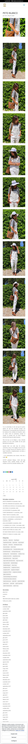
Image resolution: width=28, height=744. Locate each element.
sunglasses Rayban (15, 569)
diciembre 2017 (6, 679)
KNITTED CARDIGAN (8, 503)
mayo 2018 (5, 668)
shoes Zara (14, 565)
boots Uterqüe (6, 547)
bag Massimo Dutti (7, 542)
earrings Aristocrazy (16, 551)
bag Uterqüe (21, 542)
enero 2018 (5, 677)
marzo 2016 (5, 721)
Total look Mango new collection (10, 576)
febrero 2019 (6, 648)
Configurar (14, 740)
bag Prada (15, 542)
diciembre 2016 (6, 704)
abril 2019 (5, 644)
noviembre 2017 (6, 682)
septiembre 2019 (7, 635)
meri (6, 15)
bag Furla (5, 540)
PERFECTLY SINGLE (7, 534)
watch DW (14, 581)
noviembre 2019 (6, 631)
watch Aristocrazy (7, 581)
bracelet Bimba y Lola (7, 549)
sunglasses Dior (6, 567)
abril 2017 (5, 695)
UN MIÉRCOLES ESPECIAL (9, 506)
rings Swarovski (19, 560)
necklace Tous (21, 553)
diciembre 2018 (6, 653)
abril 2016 (5, 719)
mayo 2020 (5, 617)
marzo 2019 (5, 646)
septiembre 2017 (7, 686)
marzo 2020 (5, 622)
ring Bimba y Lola (16, 556)
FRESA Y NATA (6, 514)
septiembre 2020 (7, 611)
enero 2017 (5, 701)
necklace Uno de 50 (7, 556)
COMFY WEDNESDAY (8, 512)
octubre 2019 (6, 633)
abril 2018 (5, 670)
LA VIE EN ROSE (6, 510)
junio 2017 (5, 690)
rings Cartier (15, 558)
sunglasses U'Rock (7, 572)
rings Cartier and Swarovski (9, 560)
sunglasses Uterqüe (17, 572)
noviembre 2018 (6, 655)
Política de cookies (7, 601)
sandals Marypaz (6, 565)
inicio (4, 596)
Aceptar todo (14, 733)
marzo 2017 (5, 697)
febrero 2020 (6, 624)
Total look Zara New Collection (9, 578)
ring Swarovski (6, 563)
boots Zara (13, 547)
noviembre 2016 (6, 706)
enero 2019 (5, 651)
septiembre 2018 (7, 659)
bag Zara (5, 544)
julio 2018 (5, 664)
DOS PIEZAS (6, 508)
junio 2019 (5, 640)
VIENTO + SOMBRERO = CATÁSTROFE (12, 519)
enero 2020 (5, 626)
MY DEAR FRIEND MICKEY (9, 532)
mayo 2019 (5, 642)
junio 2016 (5, 715)
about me (5, 592)
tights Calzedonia (7, 574)
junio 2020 (5, 615)
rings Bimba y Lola (7, 558)
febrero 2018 (6, 675)
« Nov (4, 495)
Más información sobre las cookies (11, 598)
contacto (5, 594)
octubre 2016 (6, 708)
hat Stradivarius (13, 553)
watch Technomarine (7, 585)
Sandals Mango (14, 563)
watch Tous (15, 585)
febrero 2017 (6, 699)
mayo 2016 (5, 717)
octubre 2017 (6, 684)
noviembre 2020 (6, 606)
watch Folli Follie (21, 581)
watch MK (12, 583)
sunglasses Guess (15, 567)
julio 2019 (5, 637)
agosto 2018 (6, 662)
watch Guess (6, 583)
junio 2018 (5, 666)
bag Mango (16, 540)
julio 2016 (5, 712)
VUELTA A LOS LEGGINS (8, 517)
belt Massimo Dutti (18, 544)
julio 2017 (5, 688)
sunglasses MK (6, 569)
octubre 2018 (6, 657)
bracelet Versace (6, 551)
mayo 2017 (5, 693)
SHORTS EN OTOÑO (7, 529)
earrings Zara (6, 553)
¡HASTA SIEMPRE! (7, 501)
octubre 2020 (6, 609)
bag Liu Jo (11, 540)
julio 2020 (5, 613)
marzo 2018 (5, 673)
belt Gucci (11, 544)
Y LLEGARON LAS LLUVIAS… (9, 525)
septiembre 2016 (7, 710)
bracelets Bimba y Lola (18, 549)
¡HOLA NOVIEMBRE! (7, 523)
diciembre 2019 (6, 629)
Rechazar (14, 737)
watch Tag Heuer (18, 583)
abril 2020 (5, 620)
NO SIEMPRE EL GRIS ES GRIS (10, 527)
